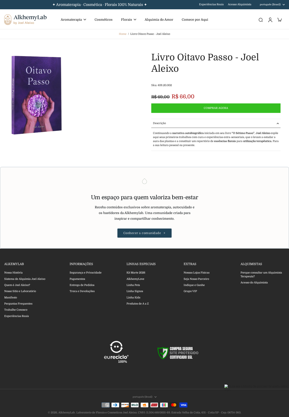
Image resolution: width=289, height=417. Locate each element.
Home (123, 33)
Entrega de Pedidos (82, 285)
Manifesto (10, 297)
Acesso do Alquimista (254, 282)
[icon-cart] (279, 19)
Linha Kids (133, 297)
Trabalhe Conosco (15, 309)
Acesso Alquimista (239, 4)
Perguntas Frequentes (18, 303)
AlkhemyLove (135, 279)
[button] (216, 108)
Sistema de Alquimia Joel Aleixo (24, 279)
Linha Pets (133, 285)
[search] (260, 19)
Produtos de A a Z (138, 303)
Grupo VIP (190, 291)
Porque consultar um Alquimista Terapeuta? (261, 274)
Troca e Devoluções (82, 291)
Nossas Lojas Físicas (196, 272)
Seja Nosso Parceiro (196, 279)
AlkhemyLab (66, 412)
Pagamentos (77, 279)
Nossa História (13, 272)
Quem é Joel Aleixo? (17, 285)
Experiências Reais (211, 4)
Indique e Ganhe (194, 285)
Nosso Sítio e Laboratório (20, 291)
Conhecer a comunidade (142, 233)
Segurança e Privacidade (86, 272)
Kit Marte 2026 (136, 272)
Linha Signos (135, 291)
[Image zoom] (37, 95)
